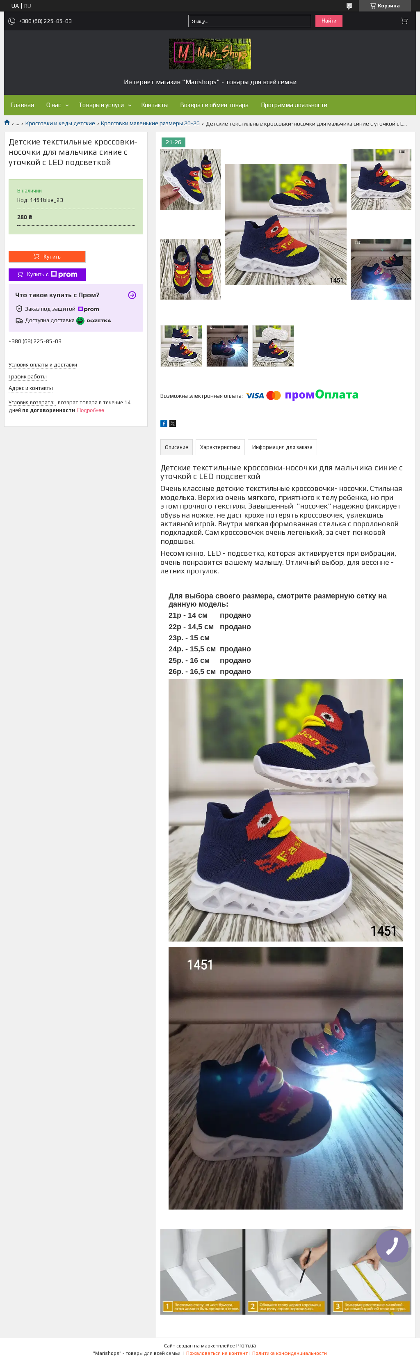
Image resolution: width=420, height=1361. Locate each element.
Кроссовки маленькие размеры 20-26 (150, 123)
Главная (22, 104)
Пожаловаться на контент (217, 1353)
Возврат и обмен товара (214, 104)
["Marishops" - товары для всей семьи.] (210, 54)
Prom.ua (246, 1346)
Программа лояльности (294, 104)
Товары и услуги (101, 104)
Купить (52, 257)
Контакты (154, 104)
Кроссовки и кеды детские (60, 123)
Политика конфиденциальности (289, 1353)
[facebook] (163, 425)
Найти (329, 21)
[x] (172, 425)
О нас (53, 104)
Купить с (38, 274)
